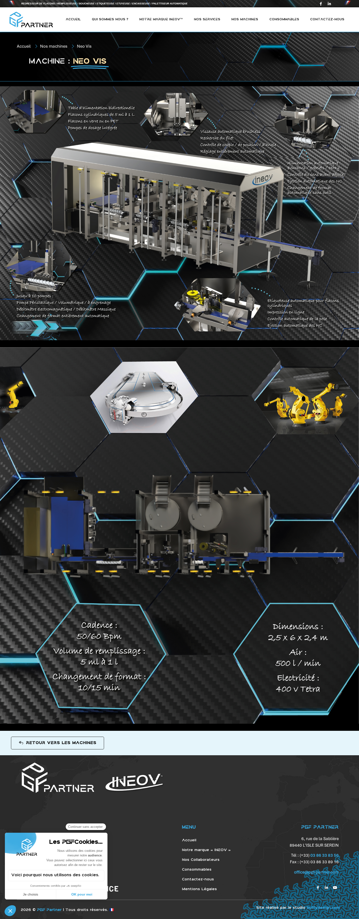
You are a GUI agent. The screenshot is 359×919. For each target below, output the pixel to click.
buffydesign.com (323, 907)
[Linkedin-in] (329, 3)
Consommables (284, 19)
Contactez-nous (327, 19)
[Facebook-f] (320, 3)
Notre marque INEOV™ (161, 19)
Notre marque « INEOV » (206, 850)
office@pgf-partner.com (316, 872)
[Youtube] (335, 887)
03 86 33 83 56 (324, 855)
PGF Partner (49, 910)
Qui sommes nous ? (110, 19)
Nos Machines (244, 19)
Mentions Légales (199, 889)
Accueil (73, 19)
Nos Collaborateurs (201, 860)
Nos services (207, 19)
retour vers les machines (61, 743)
